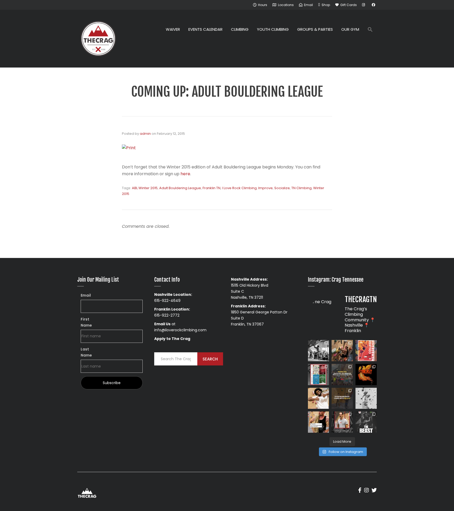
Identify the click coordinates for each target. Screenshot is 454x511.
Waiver (173, 29)
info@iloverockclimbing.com (180, 330)
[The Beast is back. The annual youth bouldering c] (366, 422)
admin (145, 133)
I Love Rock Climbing (239, 187)
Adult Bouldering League (180, 187)
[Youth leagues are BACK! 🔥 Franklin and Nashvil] (318, 374)
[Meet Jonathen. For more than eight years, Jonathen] (342, 422)
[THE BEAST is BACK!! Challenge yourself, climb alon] (366, 374)
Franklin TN (211, 187)
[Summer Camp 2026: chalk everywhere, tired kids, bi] (342, 374)
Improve (265, 187)
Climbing (240, 29)
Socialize (282, 187)
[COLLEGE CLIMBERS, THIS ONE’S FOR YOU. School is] (366, 350)
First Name (86, 322)
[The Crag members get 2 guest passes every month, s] (342, 398)
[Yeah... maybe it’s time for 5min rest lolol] (318, 422)
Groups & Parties (315, 29)
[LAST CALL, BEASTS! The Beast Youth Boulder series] (342, 350)
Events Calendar (205, 29)
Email (86, 295)
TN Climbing (301, 187)
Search (210, 359)
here (185, 174)
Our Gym (350, 29)
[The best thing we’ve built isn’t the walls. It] (318, 398)
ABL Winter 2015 (145, 187)
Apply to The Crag (172, 338)
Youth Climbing (273, 29)
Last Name (86, 352)
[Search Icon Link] (370, 30)
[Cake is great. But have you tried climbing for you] (366, 398)
